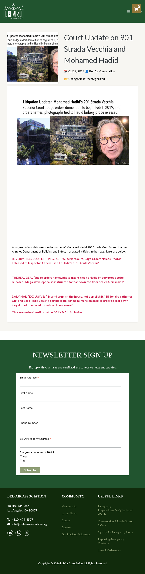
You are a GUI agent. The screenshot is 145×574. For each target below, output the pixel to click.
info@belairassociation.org (29, 524)
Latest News (69, 513)
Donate (66, 527)
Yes (25, 456)
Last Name (26, 407)
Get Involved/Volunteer (76, 534)
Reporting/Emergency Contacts (111, 541)
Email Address (29, 377)
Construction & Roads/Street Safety (115, 523)
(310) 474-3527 (22, 519)
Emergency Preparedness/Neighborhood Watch (115, 510)
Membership (69, 506)
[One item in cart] (136, 9)
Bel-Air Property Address (35, 439)
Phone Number (29, 422)
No (24, 461)
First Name (26, 392)
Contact (67, 520)
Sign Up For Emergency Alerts (115, 532)
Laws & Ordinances (109, 550)
